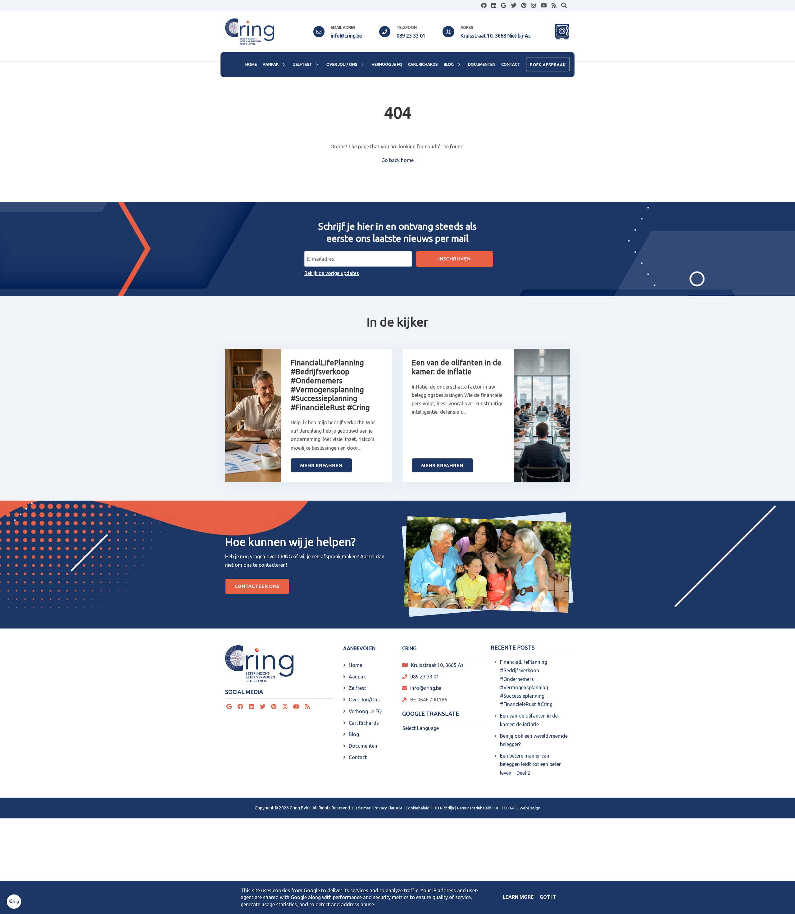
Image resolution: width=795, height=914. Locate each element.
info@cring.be (346, 35)
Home (355, 665)
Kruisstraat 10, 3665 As (437, 665)
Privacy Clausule (388, 808)
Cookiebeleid (417, 808)
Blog (354, 734)
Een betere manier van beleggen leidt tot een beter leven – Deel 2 (530, 764)
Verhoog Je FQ (365, 711)
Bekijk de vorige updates (331, 273)
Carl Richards (364, 723)
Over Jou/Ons (364, 699)
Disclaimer (361, 808)
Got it (548, 897)
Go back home (397, 160)
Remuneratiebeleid (474, 808)
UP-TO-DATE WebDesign (517, 808)
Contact (358, 757)
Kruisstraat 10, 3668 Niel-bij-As (496, 35)
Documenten (363, 746)
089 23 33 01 (411, 35)
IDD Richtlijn (443, 808)
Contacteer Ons (257, 586)
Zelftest (357, 688)
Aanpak (357, 676)
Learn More (518, 897)
